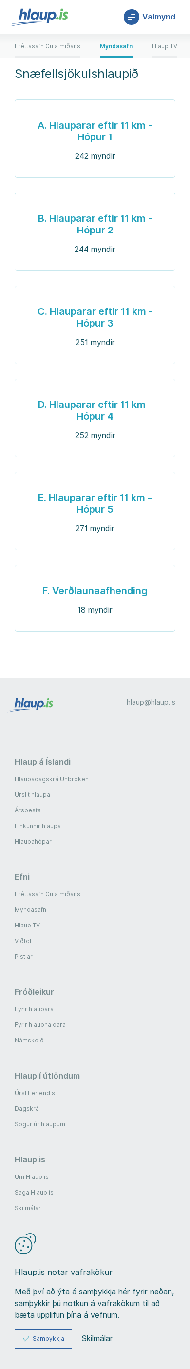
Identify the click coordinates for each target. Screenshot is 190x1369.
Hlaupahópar (33, 841)
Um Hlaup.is (32, 1176)
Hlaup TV (27, 925)
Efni (22, 877)
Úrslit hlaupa (32, 794)
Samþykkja (48, 1338)
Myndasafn (30, 909)
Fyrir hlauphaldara (40, 1024)
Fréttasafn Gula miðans (47, 894)
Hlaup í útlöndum (47, 1075)
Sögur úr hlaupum (40, 1124)
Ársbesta (28, 810)
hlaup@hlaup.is (151, 702)
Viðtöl (23, 941)
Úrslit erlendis (35, 1093)
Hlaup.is (30, 1159)
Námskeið (29, 1040)
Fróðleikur (34, 992)
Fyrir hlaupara (34, 1009)
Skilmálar (28, 1208)
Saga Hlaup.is (34, 1192)
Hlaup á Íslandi (43, 762)
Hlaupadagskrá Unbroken (52, 779)
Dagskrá (27, 1108)
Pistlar (24, 956)
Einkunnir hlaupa (38, 825)
